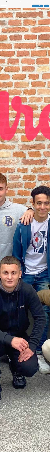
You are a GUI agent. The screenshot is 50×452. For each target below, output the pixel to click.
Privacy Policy (4, 4)
